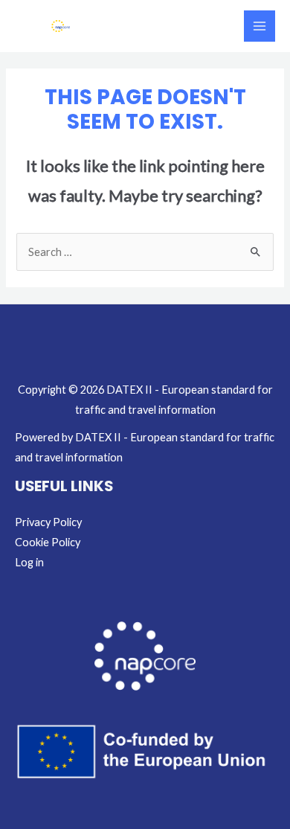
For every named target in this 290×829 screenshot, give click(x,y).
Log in (29, 562)
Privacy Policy (48, 522)
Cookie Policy (47, 542)
